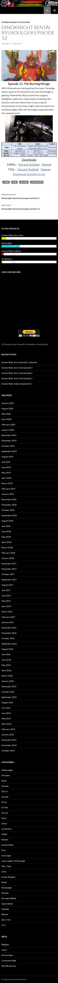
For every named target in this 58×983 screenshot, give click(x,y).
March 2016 (7, 675)
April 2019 (6, 478)
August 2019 (7, 456)
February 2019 (8, 488)
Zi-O (3, 925)
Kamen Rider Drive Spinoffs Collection (19, 362)
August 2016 (7, 649)
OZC (20, 43)
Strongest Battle (8, 898)
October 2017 (7, 574)
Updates (5, 909)
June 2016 (6, 659)
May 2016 (6, 665)
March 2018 (7, 547)
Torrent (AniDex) (29, 164)
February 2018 (8, 553)
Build (3, 780)
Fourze (4, 813)
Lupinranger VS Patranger (13, 861)
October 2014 (7, 750)
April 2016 (6, 670)
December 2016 (8, 627)
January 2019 (7, 494)
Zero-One (6, 919)
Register (5, 944)
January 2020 (7, 430)
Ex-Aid (4, 807)
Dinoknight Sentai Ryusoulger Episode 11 (20, 196)
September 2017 (9, 579)
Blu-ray (24, 182)
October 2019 (7, 446)
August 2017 (7, 585)
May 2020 (6, 414)
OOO (3, 871)
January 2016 (7, 681)
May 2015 (6, 718)
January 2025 (7, 403)
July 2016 (5, 654)
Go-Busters (6, 829)
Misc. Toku (6, 866)
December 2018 (8, 499)
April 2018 (6, 542)
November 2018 (9, 504)
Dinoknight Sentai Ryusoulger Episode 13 (20, 207)
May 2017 (6, 601)
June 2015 (6, 713)
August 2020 (7, 408)
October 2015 (7, 692)
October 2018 (7, 510)
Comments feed (8, 960)
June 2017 (6, 595)
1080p (6, 182)
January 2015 (7, 734)
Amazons (5, 775)
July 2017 (5, 590)
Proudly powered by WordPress (13, 979)
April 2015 (6, 724)
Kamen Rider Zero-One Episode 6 (16, 373)
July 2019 (5, 462)
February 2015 (8, 729)
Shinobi (4, 893)
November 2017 (9, 569)
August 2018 (7, 520)
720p (15, 182)
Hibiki (4, 834)
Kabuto (4, 839)
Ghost (4, 823)
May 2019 (6, 472)
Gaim (3, 818)
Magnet (46, 164)
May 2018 (6, 537)
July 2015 (5, 708)
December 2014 (8, 740)
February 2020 (8, 424)
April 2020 (6, 419)
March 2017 (7, 611)
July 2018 (5, 526)
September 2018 (9, 515)
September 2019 (9, 451)
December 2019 (8, 435)
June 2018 (6, 531)
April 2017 (6, 606)
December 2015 (8, 686)
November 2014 (9, 745)
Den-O (4, 791)
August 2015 (7, 702)
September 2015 (9, 697)
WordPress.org (8, 966)
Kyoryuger (6, 855)
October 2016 (7, 638)
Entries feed (6, 955)
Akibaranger (7, 770)
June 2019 (6, 467)
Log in (4, 950)
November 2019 (9, 440)
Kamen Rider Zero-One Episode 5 (16, 378)
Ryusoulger (24, 22)
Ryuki (4, 882)
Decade (4, 786)
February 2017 (8, 617)
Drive (4, 802)
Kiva (3, 850)
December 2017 (8, 563)
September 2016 (9, 643)
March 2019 (7, 483)
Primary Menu (54, 10)
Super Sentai (7, 903)
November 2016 (9, 633)
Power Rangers (9, 22)
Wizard (4, 914)
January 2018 (7, 558)
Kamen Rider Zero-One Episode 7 (16, 367)
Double (4, 796)
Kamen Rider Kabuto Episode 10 (16, 383)
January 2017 (7, 622)
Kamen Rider (7, 845)
